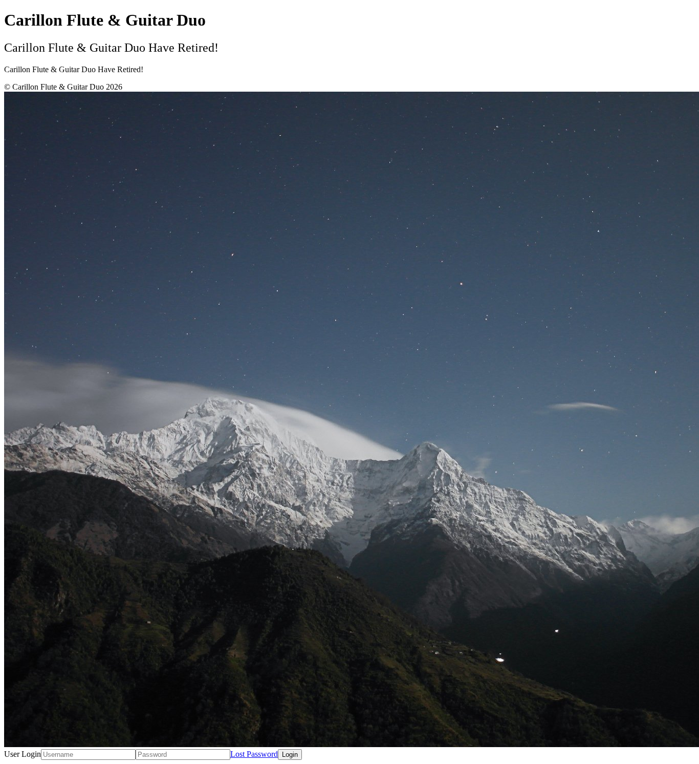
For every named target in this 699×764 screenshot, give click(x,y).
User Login (22, 754)
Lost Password (254, 754)
